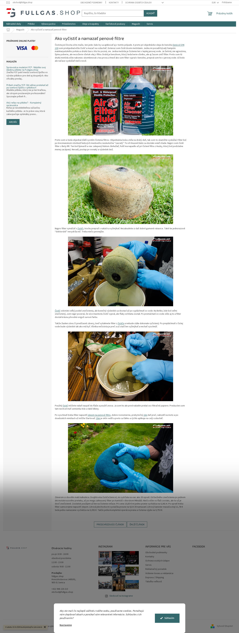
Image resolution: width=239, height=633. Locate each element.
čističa (121, 323)
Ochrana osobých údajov (138, 2)
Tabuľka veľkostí (153, 581)
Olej (98, 418)
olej (145, 415)
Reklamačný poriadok (156, 569)
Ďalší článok (137, 524)
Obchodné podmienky (91, 2)
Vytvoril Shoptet (225, 626)
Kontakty (114, 2)
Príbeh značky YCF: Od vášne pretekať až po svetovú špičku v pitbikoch (27, 86)
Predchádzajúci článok (110, 524)
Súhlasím (169, 618)
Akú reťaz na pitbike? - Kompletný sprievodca (23, 103)
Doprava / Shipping (154, 577)
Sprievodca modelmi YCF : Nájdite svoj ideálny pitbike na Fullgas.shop (26, 68)
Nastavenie (66, 625)
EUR (214, 2)
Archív (13, 122)
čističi (80, 228)
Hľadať (150, 13)
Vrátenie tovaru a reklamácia (159, 573)
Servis (148, 565)
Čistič (57, 310)
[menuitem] (13, 24)
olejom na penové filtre (99, 415)
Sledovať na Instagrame (121, 596)
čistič (65, 405)
